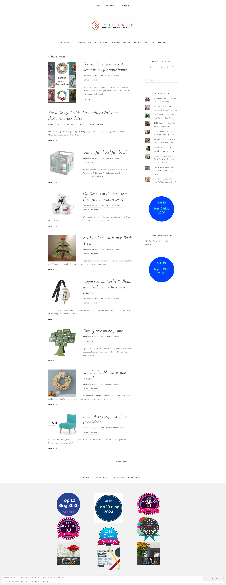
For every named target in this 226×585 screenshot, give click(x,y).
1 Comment (89, 162)
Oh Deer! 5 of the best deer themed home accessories (105, 196)
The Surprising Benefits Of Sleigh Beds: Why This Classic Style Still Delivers (165, 159)
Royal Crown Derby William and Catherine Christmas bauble (107, 286)
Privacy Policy (135, 477)
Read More (88, 100)
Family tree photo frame (103, 331)
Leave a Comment (91, 80)
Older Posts (122, 462)
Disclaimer (119, 477)
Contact (87, 477)
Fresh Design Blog (113, 24)
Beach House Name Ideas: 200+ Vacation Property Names (164, 170)
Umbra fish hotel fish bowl (105, 152)
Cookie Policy (103, 477)
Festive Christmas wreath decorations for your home (105, 66)
